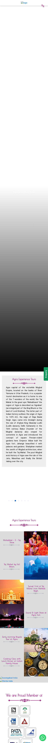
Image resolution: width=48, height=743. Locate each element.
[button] (9, 500)
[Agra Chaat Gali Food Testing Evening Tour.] (24, 681)
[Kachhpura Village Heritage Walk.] (24, 677)
